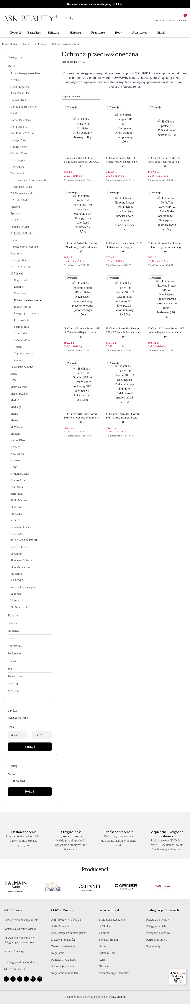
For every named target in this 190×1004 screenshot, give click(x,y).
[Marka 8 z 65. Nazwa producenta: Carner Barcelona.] (95, 886)
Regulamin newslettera (64, 973)
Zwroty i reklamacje (63, 946)
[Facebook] (6, 979)
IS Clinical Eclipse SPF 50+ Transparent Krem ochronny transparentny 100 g (121, 160)
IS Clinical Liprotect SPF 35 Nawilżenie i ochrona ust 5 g (164, 160)
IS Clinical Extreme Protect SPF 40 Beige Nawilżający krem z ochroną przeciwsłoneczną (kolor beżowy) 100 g (82, 330)
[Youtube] (19, 979)
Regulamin (57, 953)
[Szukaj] (50, 718)
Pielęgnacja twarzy (157, 919)
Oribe (102, 946)
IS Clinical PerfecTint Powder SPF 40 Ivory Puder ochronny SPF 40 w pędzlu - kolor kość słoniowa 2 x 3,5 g (80, 245)
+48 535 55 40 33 (14, 968)
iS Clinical (105, 926)
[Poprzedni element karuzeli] (4, 887)
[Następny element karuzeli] (186, 887)
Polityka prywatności (63, 959)
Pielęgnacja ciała (156, 926)
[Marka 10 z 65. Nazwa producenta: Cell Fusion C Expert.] (168, 886)
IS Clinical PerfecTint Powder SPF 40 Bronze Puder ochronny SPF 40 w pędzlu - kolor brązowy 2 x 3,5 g (82, 416)
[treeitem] (30, 66)
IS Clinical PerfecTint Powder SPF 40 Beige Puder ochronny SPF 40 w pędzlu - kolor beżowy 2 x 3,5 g (166, 245)
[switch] (177, 980)
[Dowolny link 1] (33, 979)
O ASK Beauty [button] (62, 910)
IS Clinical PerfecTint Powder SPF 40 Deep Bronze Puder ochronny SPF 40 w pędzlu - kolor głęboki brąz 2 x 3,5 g (122, 416)
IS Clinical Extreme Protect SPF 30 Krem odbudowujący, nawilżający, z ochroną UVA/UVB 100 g (124, 245)
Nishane (104, 966)
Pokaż (29, 791)
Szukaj (29, 746)
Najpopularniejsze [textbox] (71, 96)
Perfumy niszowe (156, 939)
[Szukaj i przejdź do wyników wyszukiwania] (135, 18)
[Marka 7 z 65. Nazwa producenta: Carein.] (58, 886)
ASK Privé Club (61, 926)
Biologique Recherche (112, 919)
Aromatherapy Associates (114, 973)
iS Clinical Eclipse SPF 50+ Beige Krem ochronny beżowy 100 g (80, 160)
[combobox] (81, 96)
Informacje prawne (62, 966)
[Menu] (184, 971)
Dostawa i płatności (63, 939)
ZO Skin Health (108, 939)
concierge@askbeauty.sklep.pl (21, 962)
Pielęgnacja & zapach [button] (162, 910)
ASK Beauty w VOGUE (66, 919)
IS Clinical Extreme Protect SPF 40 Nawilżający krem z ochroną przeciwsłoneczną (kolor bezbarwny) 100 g (166, 330)
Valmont (104, 932)
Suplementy (153, 946)
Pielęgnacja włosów (158, 932)
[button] (178, 33)
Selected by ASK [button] (111, 910)
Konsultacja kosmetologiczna (68, 932)
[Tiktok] (26, 979)
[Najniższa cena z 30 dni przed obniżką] (100, 180)
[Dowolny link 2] (39, 979)
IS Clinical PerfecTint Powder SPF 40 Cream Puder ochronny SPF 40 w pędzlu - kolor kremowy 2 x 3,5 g (123, 330)
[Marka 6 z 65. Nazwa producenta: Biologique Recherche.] (21, 886)
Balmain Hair (107, 953)
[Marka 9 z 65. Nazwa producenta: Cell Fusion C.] (131, 886)
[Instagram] (13, 979)
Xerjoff (103, 959)
